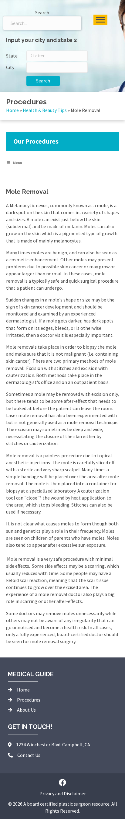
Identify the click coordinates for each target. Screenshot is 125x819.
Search (43, 81)
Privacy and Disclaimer (62, 793)
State (12, 56)
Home (12, 110)
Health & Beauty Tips (45, 110)
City (10, 67)
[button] (62, 782)
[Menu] (100, 20)
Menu (17, 162)
